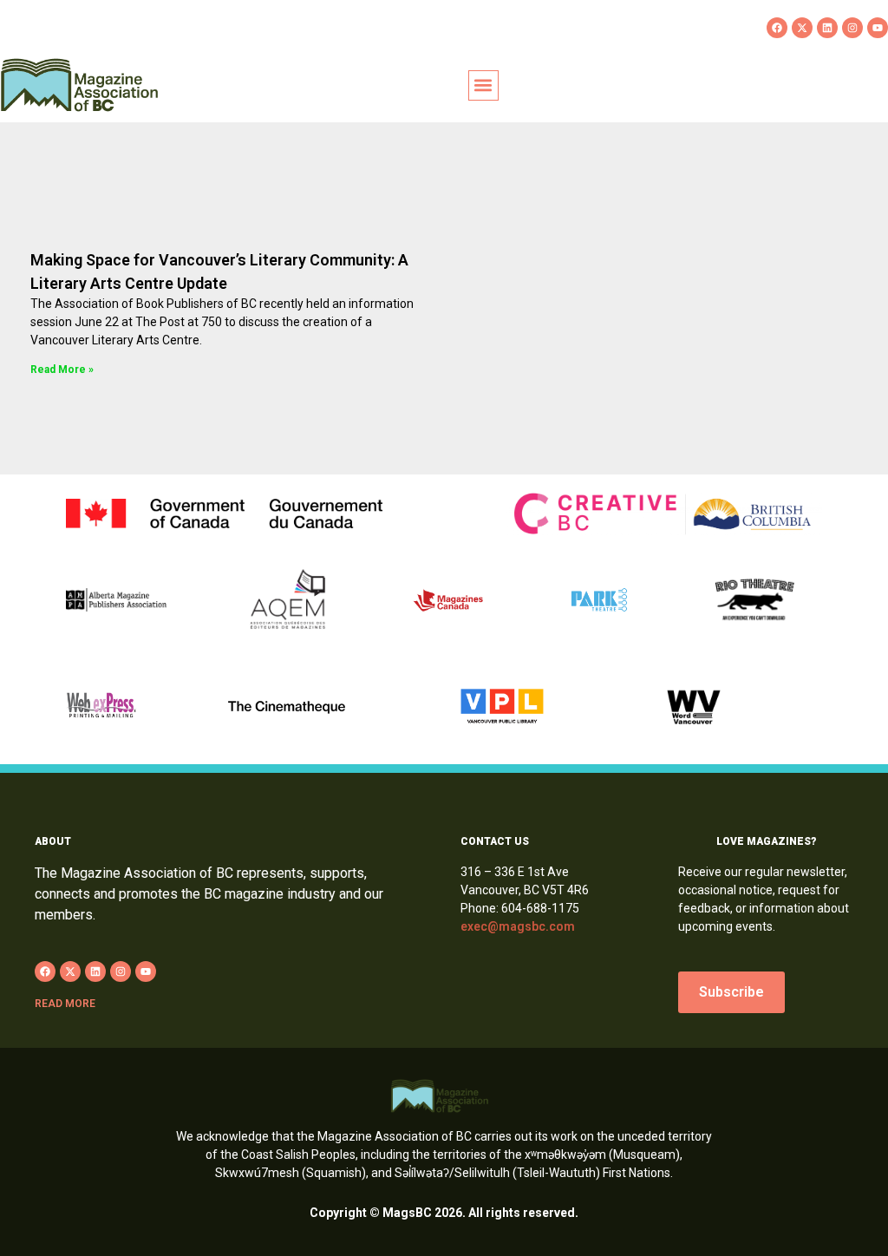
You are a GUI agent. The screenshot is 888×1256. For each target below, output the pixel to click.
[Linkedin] (827, 27)
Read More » (62, 369)
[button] (483, 85)
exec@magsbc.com (517, 926)
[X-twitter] (802, 27)
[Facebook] (777, 27)
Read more (65, 1004)
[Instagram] (852, 27)
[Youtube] (877, 27)
